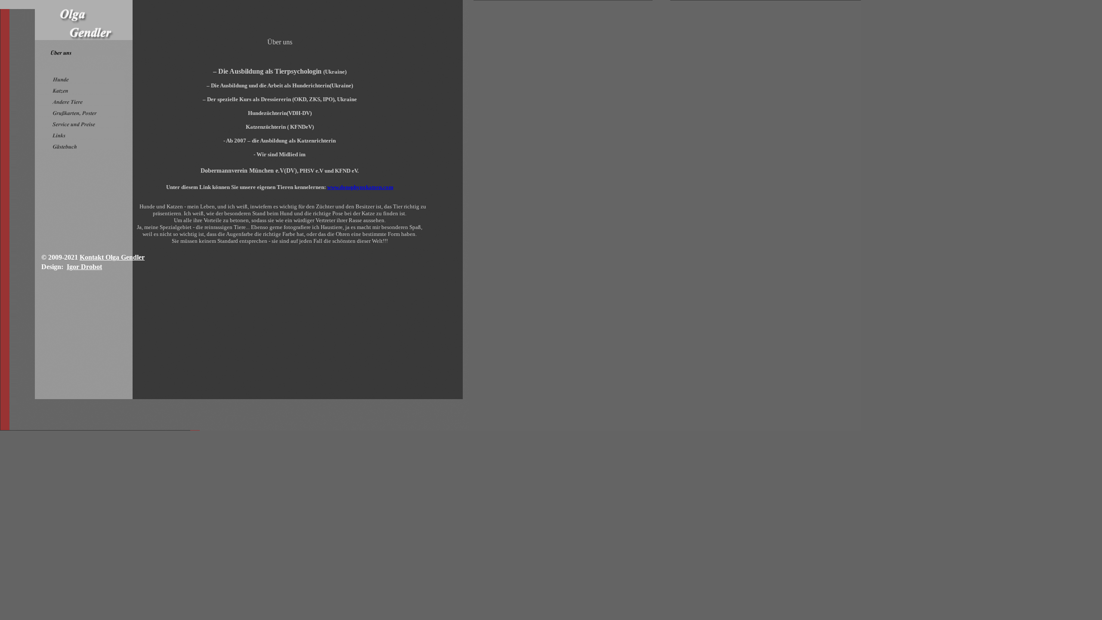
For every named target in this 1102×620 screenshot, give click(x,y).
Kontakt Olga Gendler (112, 257)
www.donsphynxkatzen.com (360, 187)
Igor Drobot (84, 266)
